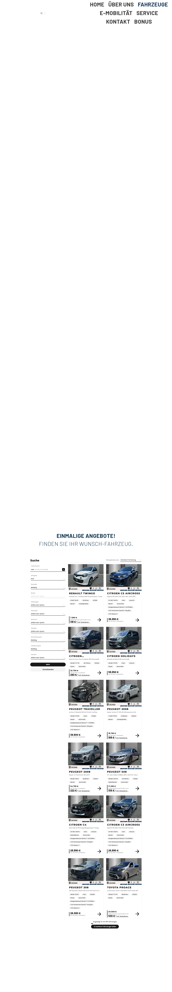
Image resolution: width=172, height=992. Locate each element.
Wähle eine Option (37, 605)
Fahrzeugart (35, 602)
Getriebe (34, 628)
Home (97, 4)
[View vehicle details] (99, 619)
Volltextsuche (35, 566)
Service (147, 13)
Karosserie (34, 610)
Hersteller (34, 584)
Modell (33, 593)
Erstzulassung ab (36, 637)
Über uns (121, 4)
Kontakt (118, 21)
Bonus (143, 21)
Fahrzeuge (153, 4)
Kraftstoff (34, 619)
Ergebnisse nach (112, 560)
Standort (34, 654)
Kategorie (34, 575)
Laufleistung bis (36, 646)
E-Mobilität (116, 13)
